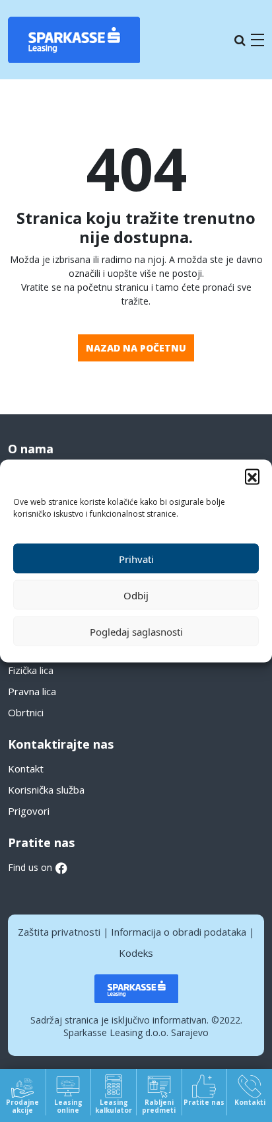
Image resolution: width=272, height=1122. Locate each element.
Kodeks (136, 952)
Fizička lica (30, 670)
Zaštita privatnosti (59, 931)
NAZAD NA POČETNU (136, 348)
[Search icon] (240, 40)
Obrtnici (26, 712)
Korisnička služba (46, 789)
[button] (252, 476)
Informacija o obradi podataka (178, 931)
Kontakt (26, 768)
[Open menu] (257, 40)
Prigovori (29, 810)
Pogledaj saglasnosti (136, 631)
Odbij (136, 594)
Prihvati (136, 558)
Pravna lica (32, 691)
